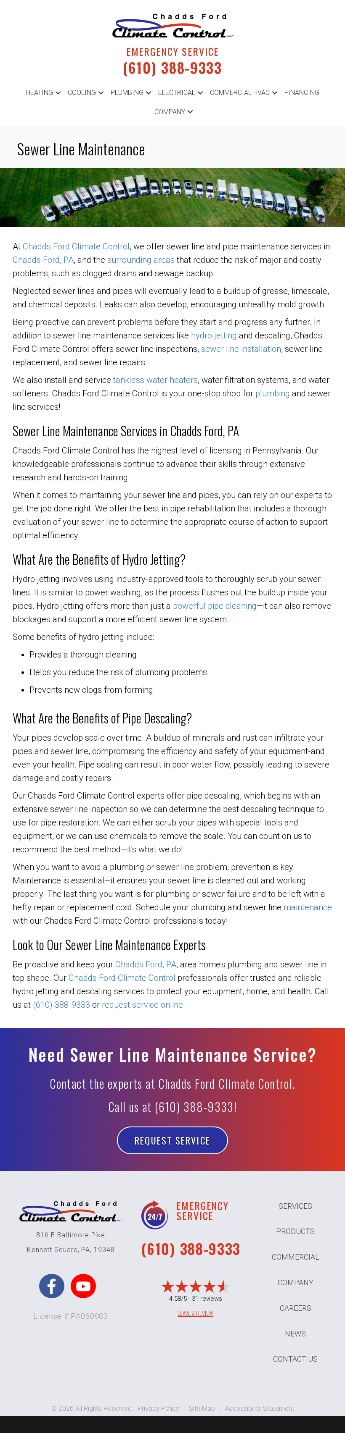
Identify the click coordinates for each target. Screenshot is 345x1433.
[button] (58, 92)
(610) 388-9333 (172, 67)
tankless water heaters (155, 380)
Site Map (202, 1408)
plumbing (272, 393)
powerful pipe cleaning (215, 606)
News (295, 1333)
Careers (295, 1308)
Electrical (176, 93)
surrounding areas (141, 260)
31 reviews (207, 1298)
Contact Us (295, 1358)
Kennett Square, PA (58, 1250)
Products (295, 1231)
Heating (39, 93)
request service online (142, 1005)
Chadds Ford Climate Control (76, 246)
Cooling (82, 93)
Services (295, 1206)
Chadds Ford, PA (43, 260)
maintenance (308, 907)
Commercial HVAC (240, 93)
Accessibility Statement (259, 1408)
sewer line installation (241, 349)
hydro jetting (214, 335)
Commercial (295, 1256)
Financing (301, 93)
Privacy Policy (158, 1408)
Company (169, 112)
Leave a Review (195, 1313)
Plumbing (127, 93)
